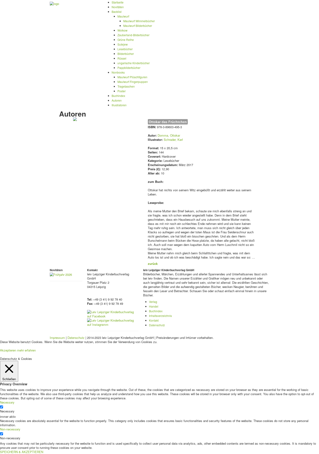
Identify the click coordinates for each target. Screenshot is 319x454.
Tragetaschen (126, 86)
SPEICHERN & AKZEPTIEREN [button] (21, 452)
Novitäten (118, 7)
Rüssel (121, 58)
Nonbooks (118, 72)
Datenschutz (157, 325)
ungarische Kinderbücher (133, 63)
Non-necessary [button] (10, 429)
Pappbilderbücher (128, 68)
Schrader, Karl (173, 139)
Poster (121, 91)
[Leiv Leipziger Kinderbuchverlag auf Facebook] (112, 313)
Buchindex (118, 96)
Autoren (117, 100)
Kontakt (154, 320)
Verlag (153, 302)
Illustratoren (119, 105)
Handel (153, 306)
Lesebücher (125, 49)
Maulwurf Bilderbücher (137, 26)
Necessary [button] (7, 402)
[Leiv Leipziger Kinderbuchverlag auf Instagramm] (112, 322)
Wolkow (122, 30)
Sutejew (122, 44)
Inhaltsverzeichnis (160, 316)
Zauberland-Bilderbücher (133, 35)
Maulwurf (123, 16)
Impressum (57, 337)
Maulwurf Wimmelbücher (139, 21)
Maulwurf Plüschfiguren (132, 77)
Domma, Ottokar (169, 135)
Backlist (116, 12)
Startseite (118, 2)
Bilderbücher (125, 54)
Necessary (7, 411)
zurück (153, 263)
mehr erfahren (26, 350)
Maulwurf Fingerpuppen (132, 82)
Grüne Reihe (125, 40)
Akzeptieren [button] (8, 350)
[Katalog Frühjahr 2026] (61, 274)
